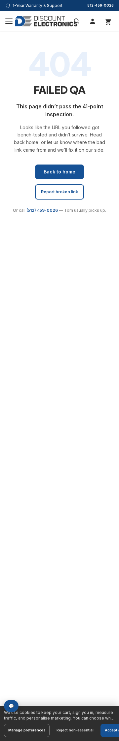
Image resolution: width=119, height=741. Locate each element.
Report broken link (59, 191)
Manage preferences (26, 730)
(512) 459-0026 (42, 210)
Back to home (59, 171)
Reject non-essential (75, 730)
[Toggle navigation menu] (9, 21)
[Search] (76, 21)
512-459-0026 (100, 5)
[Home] (46, 21)
